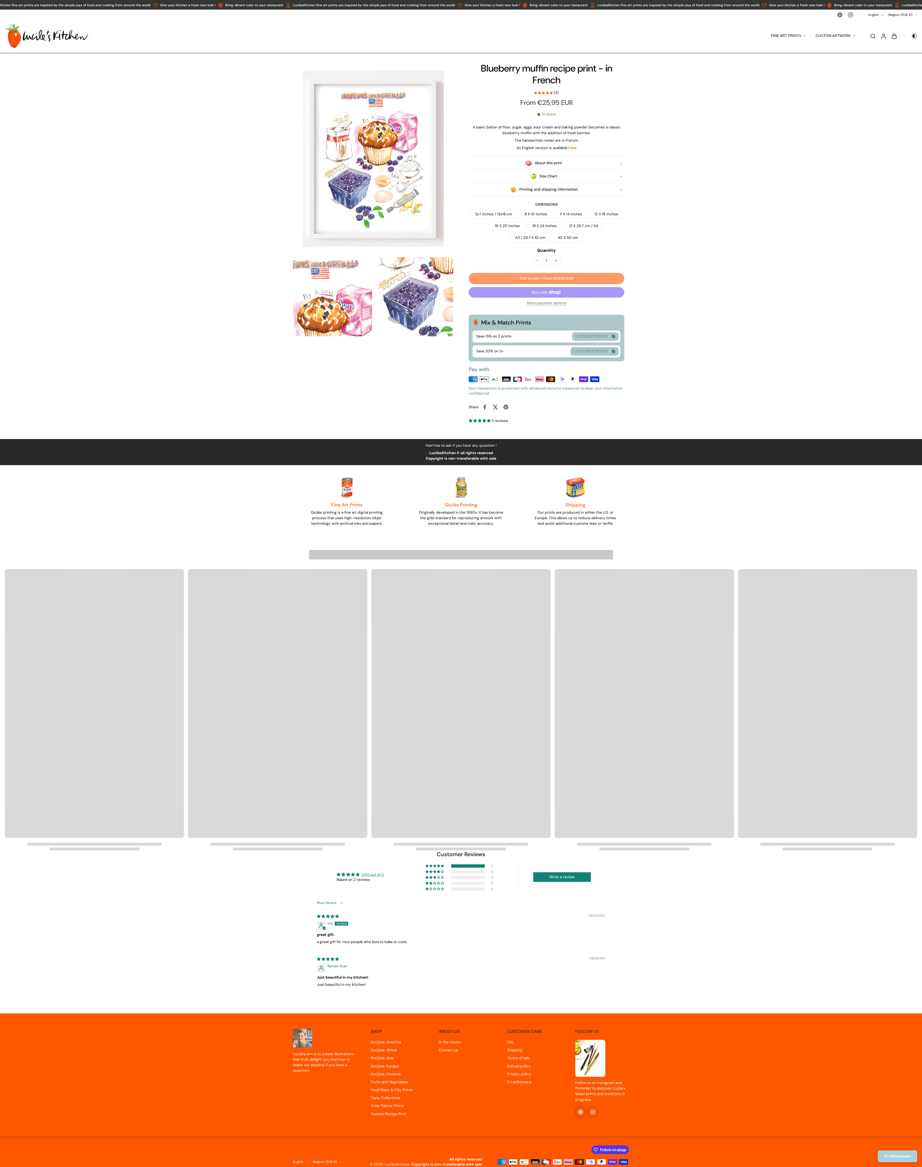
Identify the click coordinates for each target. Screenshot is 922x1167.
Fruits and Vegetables (389, 1082)
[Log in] (883, 36)
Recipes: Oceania (385, 1074)
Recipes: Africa (383, 1050)
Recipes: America (386, 1042)
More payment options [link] (546, 303)
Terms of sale (518, 1058)
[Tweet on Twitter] (495, 407)
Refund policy (519, 1066)
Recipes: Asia (382, 1058)
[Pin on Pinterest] (506, 407)
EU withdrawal (519, 1082)
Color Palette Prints (387, 1105)
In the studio (450, 1042)
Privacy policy (519, 1074)
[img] (328, 916)
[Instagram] (850, 15)
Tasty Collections (385, 1097)
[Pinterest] (840, 15)
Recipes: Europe (385, 1066)
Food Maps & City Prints (391, 1090)
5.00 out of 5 (373, 874)
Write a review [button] (562, 876)
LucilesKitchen (397, 1164)
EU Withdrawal (897, 1156)
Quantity (546, 250)
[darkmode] (911, 36)
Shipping (514, 1050)
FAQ (510, 1042)
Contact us (448, 1050)
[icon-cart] (894, 36)
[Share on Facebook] (484, 407)
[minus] (537, 260)
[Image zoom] (373, 158)
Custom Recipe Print (388, 1114)
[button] (546, 278)
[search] (872, 36)
